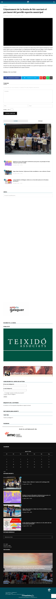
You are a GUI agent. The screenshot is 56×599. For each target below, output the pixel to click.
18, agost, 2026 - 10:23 (17, 183)
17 (6, 464)
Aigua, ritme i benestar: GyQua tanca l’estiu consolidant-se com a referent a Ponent (31, 171)
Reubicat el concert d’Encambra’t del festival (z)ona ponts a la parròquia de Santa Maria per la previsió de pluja (31, 162)
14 (34, 461)
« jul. (4, 471)
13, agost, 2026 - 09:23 (33, 570)
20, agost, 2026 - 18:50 (17, 173)
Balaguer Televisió (9, 15)
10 (6, 461)
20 (27, 464)
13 (27, 461)
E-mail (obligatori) (7, 388)
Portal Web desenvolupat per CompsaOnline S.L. (28, 597)
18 (13, 464)
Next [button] (53, 569)
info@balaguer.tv (14, 592)
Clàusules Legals (7, 545)
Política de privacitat (19, 392)
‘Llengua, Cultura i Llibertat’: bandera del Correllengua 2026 (28, 138)
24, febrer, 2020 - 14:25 (18, 15)
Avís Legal (5, 544)
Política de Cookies (7, 546)
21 (34, 464)
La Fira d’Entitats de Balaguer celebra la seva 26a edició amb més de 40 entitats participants (30, 180)
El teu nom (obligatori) (8, 384)
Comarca (5, 6)
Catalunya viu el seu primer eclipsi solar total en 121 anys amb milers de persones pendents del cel (28, 567)
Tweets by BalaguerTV (8, 417)
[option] (28, 568)
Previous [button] (3, 569)
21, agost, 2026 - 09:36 (17, 164)
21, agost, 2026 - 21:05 (33, 140)
